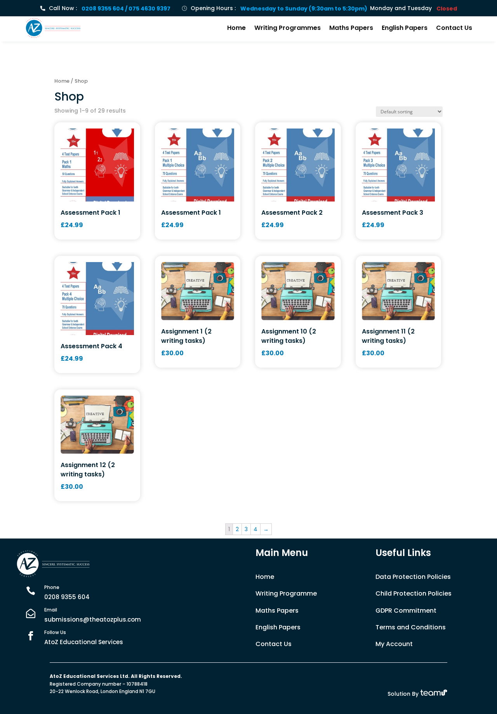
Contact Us (454, 27)
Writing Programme (286, 593)
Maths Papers (351, 27)
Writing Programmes (287, 27)
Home (236, 27)
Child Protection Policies (413, 593)
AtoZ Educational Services (83, 642)
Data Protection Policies (413, 576)
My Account (394, 643)
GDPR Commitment (405, 610)
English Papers (404, 27)
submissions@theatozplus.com (92, 619)
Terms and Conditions (410, 627)
